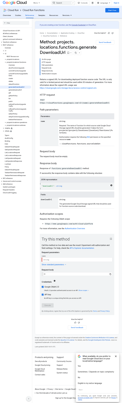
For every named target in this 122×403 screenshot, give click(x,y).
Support (60, 365)
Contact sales (40, 375)
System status (62, 373)
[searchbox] (16, 23)
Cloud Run (13, 10)
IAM (88, 137)
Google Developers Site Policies (99, 340)
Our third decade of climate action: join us (51, 393)
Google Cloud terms (72, 389)
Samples (41, 15)
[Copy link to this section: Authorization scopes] (65, 214)
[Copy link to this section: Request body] (57, 151)
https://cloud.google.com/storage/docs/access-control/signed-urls (68, 88)
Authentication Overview (75, 228)
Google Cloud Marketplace (40, 370)
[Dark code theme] (111, 185)
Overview (7, 15)
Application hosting (67, 33)
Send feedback (105, 42)
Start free (112, 10)
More (35, 3)
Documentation (52, 33)
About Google (40, 389)
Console (84, 3)
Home (42, 33)
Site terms (59, 389)
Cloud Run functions (34, 10)
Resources (53, 15)
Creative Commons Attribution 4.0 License (99, 337)
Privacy (50, 389)
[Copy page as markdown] (76, 53)
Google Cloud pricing (42, 365)
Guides (18, 15)
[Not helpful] (112, 33)
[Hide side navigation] (28, 398)
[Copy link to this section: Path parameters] (60, 109)
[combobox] (63, 3)
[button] (15, 42)
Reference (29, 15)
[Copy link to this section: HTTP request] (57, 95)
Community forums (64, 361)
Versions (66, 15)
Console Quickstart (79, 25)
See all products (41, 361)
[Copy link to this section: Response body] (59, 163)
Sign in (116, 3)
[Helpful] (109, 33)
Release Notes (62, 369)
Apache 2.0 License (67, 340)
